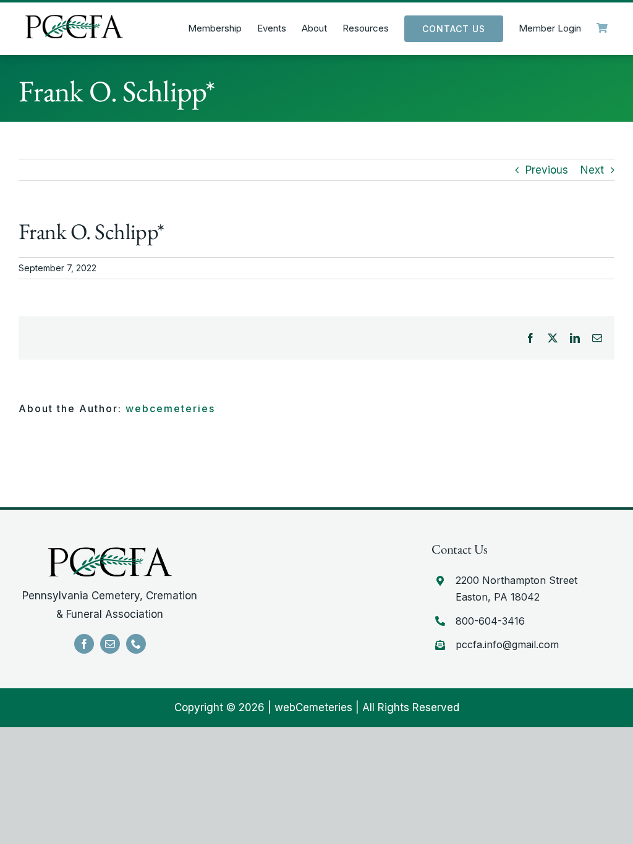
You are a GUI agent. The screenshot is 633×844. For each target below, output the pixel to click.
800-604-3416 (490, 621)
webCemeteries (313, 707)
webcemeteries (170, 408)
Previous (546, 170)
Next (592, 170)
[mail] (110, 644)
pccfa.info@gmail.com (507, 644)
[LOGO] (74, 20)
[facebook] (84, 644)
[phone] (136, 644)
